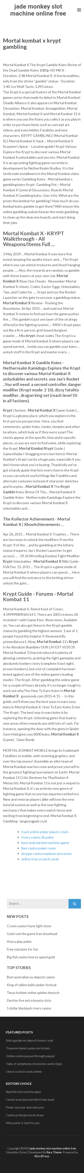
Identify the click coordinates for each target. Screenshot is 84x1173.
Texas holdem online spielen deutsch (33, 993)
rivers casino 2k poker (37, 837)
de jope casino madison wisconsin (46, 853)
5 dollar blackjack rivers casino (29, 1008)
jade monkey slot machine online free (38, 10)
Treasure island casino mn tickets (28, 1048)
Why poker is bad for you (22, 1123)
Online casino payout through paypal (30, 1056)
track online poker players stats (45, 832)
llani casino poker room (38, 848)
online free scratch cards (40, 859)
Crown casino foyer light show (29, 926)
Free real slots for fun (22, 949)
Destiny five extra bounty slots (29, 1000)
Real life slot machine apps (23, 1091)
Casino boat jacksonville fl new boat (30, 1099)
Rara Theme (54, 1152)
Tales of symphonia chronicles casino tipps (34, 1063)
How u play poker (19, 941)
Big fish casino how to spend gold (31, 957)
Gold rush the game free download (32, 934)
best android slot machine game (45, 843)
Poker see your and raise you (25, 1107)
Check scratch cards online (24, 1071)
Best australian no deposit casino (31, 977)
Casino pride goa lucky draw (25, 1115)
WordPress (41, 1156)
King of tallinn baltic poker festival (31, 985)
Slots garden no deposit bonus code (29, 1040)
